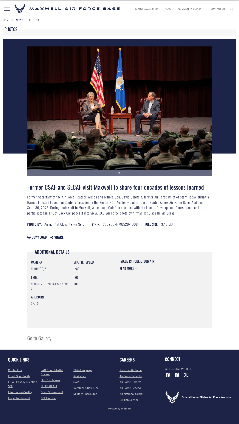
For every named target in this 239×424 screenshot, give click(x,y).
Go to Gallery (39, 338)
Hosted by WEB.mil (119, 408)
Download (39, 237)
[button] (6, 9)
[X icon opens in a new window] (186, 375)
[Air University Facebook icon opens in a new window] (177, 375)
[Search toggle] (232, 9)
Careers (127, 360)
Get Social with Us (178, 369)
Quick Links (18, 360)
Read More (127, 268)
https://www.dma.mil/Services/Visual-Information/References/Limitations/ (153, 300)
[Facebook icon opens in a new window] (167, 375)
